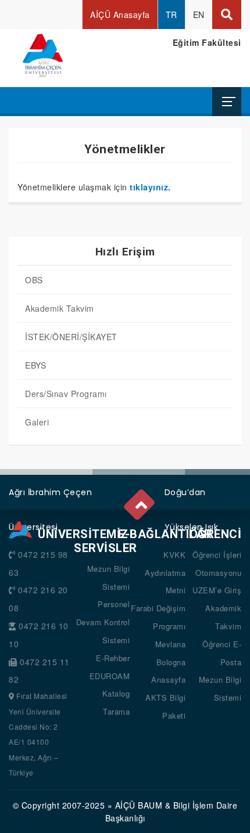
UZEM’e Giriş (216, 590)
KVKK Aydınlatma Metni (165, 572)
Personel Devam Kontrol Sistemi (103, 622)
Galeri (37, 422)
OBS (34, 280)
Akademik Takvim (59, 308)
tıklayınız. (150, 187)
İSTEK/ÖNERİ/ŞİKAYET (71, 336)
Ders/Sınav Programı (66, 393)
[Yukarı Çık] (140, 501)
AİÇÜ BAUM (139, 805)
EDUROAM (110, 675)
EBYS (35, 365)
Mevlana (170, 644)
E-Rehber (113, 657)
